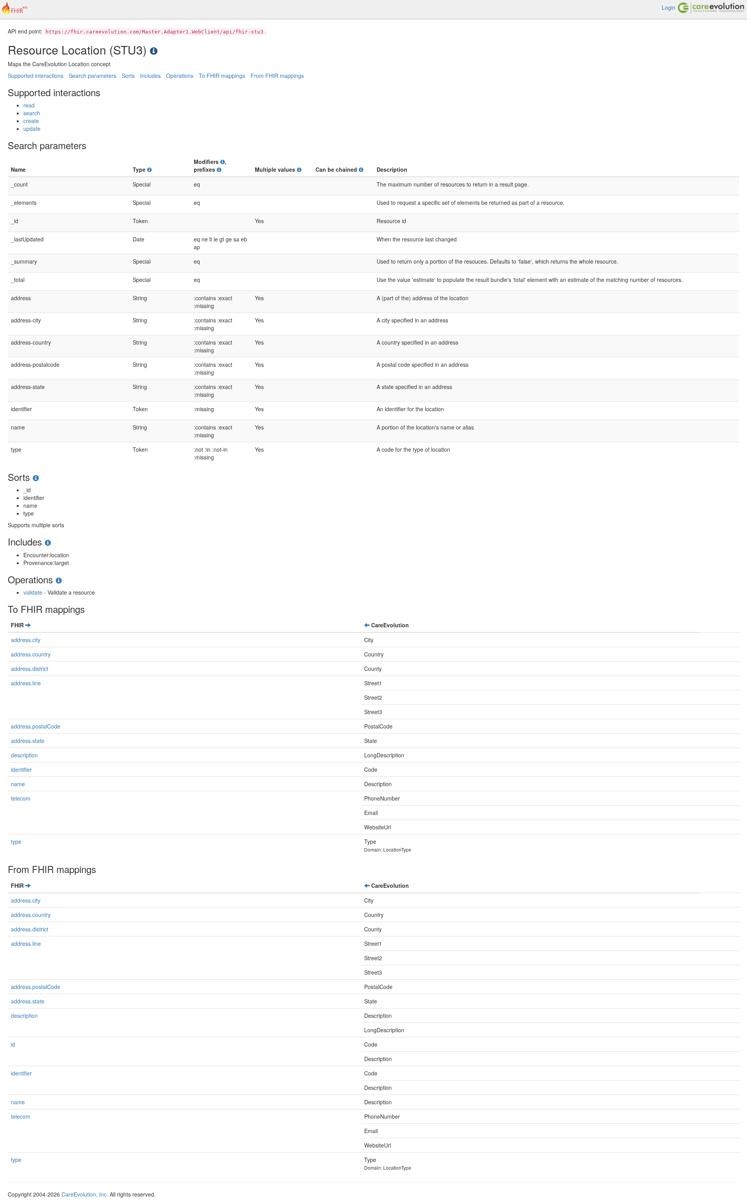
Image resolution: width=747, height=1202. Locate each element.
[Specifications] (154, 49)
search (31, 113)
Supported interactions (35, 75)
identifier (21, 769)
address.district (29, 668)
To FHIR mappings (222, 75)
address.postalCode (35, 726)
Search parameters (92, 75)
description (24, 755)
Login (668, 7)
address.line (26, 683)
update (31, 128)
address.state (27, 740)
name (18, 784)
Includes (150, 75)
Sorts (128, 75)
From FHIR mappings (277, 75)
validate (32, 592)
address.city (25, 640)
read (29, 105)
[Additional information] (149, 169)
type (16, 841)
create (31, 121)
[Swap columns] (28, 625)
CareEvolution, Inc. (84, 1194)
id (13, 1044)
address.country (31, 654)
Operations (179, 75)
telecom (20, 798)
